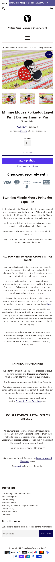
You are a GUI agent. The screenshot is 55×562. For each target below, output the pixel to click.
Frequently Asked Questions (28, 401)
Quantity (27, 139)
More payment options (27, 166)
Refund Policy (8, 499)
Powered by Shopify (39, 548)
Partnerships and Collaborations (16, 493)
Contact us (6, 514)
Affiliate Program (9, 496)
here (49, 304)
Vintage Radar (26, 548)
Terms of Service (9, 511)
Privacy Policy (8, 508)
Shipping (23, 131)
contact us (19, 466)
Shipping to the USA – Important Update (20, 505)
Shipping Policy (9, 502)
